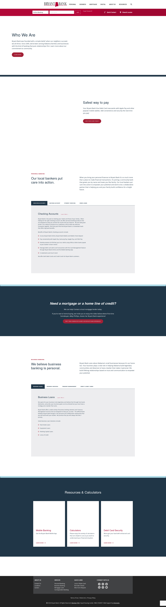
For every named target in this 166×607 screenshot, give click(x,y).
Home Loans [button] (83, 203)
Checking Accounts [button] (39, 203)
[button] (131, 4)
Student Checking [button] (69, 203)
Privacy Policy (91, 598)
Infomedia (116, 603)
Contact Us (38, 583)
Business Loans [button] (38, 386)
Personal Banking (59, 583)
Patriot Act (83, 598)
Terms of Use (74, 598)
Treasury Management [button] (69, 386)
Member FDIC (76, 603)
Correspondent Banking (61, 590)
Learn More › (64, 214)
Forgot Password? (87, 11)
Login (77, 12)
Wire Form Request (80, 588)
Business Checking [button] (52, 386)
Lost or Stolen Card (80, 583)
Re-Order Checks (79, 585)
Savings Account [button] (54, 203)
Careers (37, 588)
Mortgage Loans (59, 588)
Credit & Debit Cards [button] (86, 386)
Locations (37, 585)
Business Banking (59, 585)
